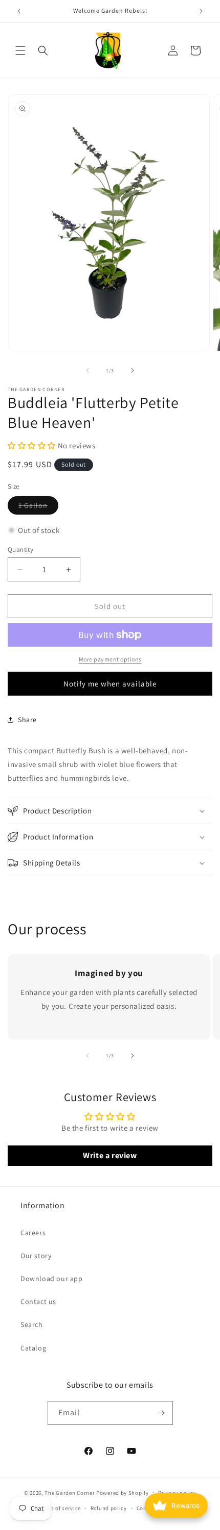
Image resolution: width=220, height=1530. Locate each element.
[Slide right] (132, 370)
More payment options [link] (110, 659)
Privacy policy (177, 1492)
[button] (20, 50)
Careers (33, 1232)
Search (31, 1324)
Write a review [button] (110, 1155)
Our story (35, 1255)
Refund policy (109, 1508)
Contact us (38, 1301)
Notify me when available (110, 683)
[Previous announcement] (19, 11)
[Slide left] (87, 370)
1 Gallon (38, 507)
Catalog (33, 1348)
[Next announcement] (201, 11)
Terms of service (59, 1508)
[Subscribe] (161, 1413)
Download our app (51, 1278)
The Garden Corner (70, 1492)
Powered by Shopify (122, 1492)
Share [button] (27, 719)
